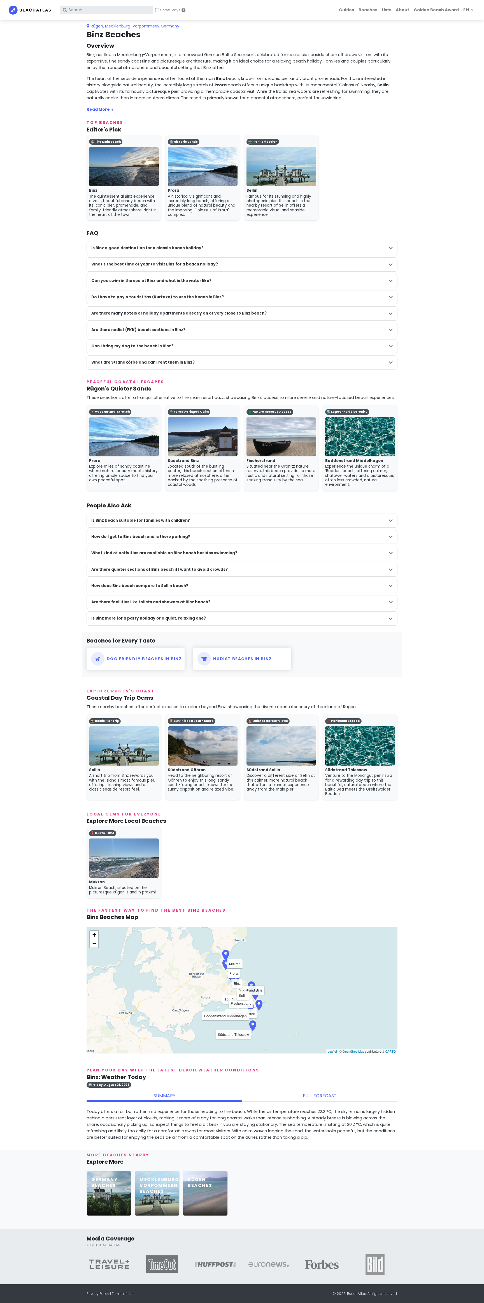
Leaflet (332, 1051)
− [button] (94, 943)
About (402, 10)
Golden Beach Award (436, 10)
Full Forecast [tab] (320, 1095)
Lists (386, 10)
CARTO (390, 1051)
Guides (346, 10)
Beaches (368, 10)
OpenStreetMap (353, 1051)
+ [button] (94, 934)
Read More (98, 109)
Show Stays (170, 10)
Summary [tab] (164, 1095)
